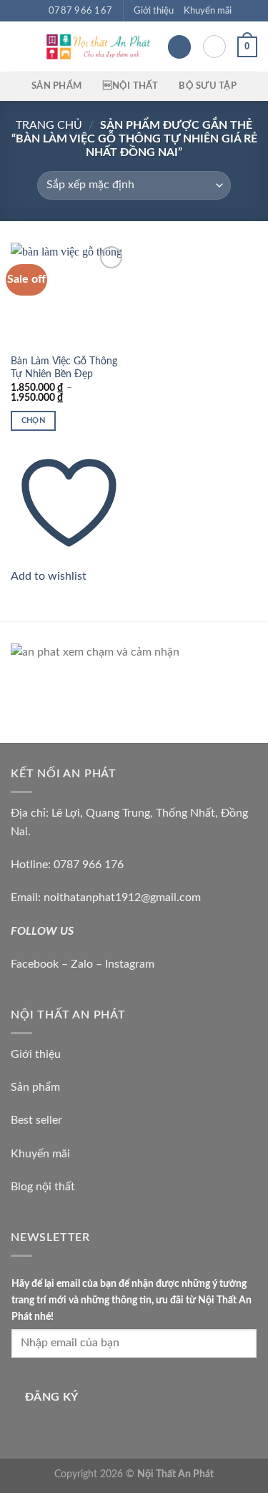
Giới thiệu (154, 10)
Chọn (33, 420)
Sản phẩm (35, 1087)
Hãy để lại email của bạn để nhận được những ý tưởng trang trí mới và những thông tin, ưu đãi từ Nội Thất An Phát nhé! (131, 1300)
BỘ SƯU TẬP (208, 86)
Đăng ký (52, 1397)
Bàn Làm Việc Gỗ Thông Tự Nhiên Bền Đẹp (64, 367)
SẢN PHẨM (56, 86)
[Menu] (19, 46)
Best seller (36, 1120)
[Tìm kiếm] (214, 46)
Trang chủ (49, 125)
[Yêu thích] (179, 47)
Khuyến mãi (208, 10)
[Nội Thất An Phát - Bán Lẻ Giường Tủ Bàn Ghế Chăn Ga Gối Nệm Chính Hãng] (97, 46)
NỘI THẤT (130, 86)
